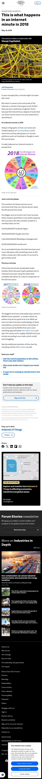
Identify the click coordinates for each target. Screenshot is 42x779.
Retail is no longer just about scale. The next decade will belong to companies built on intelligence (24, 632)
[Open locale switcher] (2, 774)
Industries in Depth (11, 11)
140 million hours (28, 331)
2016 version (21, 347)
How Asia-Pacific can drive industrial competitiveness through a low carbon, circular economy (24, 622)
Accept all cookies (24, 769)
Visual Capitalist (11, 41)
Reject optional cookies (24, 763)
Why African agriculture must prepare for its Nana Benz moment (25, 591)
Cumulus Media (23, 131)
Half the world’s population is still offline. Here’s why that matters (20, 360)
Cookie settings (24, 774)
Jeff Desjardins (7, 87)
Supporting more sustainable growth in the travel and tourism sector (24, 611)
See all (37, 548)
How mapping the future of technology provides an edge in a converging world (24, 601)
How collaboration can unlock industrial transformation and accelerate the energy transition (19, 578)
